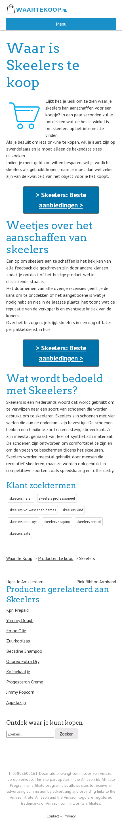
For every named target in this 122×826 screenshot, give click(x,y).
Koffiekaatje (18, 671)
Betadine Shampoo (24, 651)
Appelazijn (16, 702)
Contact (53, 816)
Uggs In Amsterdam (24, 581)
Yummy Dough (19, 620)
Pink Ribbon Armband (96, 581)
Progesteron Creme (24, 682)
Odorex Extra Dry (22, 661)
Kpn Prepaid (17, 610)
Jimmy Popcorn (20, 692)
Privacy (70, 816)
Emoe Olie (16, 630)
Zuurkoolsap (18, 641)
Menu (61, 24)
